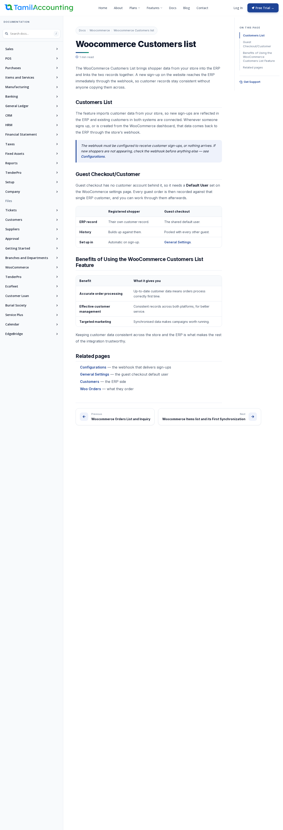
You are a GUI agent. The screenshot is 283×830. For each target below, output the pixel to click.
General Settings (177, 242)
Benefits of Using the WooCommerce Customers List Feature (259, 56)
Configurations (93, 156)
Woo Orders (90, 389)
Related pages (253, 67)
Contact (202, 8)
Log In (238, 8)
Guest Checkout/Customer (257, 44)
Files (8, 201)
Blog (186, 8)
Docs (172, 8)
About (118, 8)
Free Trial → (265, 8)
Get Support (252, 81)
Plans (133, 8)
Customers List (253, 35)
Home (102, 8)
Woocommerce (100, 30)
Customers (89, 381)
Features (153, 8)
